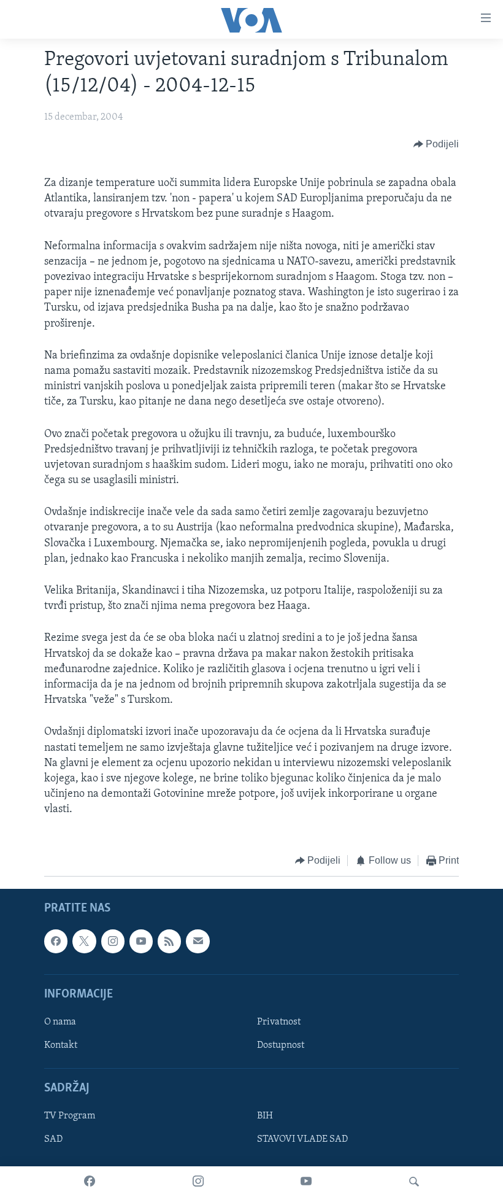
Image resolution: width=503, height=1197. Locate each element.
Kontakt (60, 1045)
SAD (53, 1139)
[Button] (436, 144)
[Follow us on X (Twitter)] (84, 941)
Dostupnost (280, 1045)
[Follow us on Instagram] (113, 941)
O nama (60, 1022)
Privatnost (279, 1022)
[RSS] (169, 941)
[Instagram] (198, 1181)
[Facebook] (90, 1181)
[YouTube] (306, 1181)
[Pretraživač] (414, 1181)
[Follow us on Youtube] (141, 941)
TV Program (69, 1116)
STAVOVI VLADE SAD (302, 1139)
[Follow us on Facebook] (55, 941)
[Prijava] (197, 941)
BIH (265, 1116)
